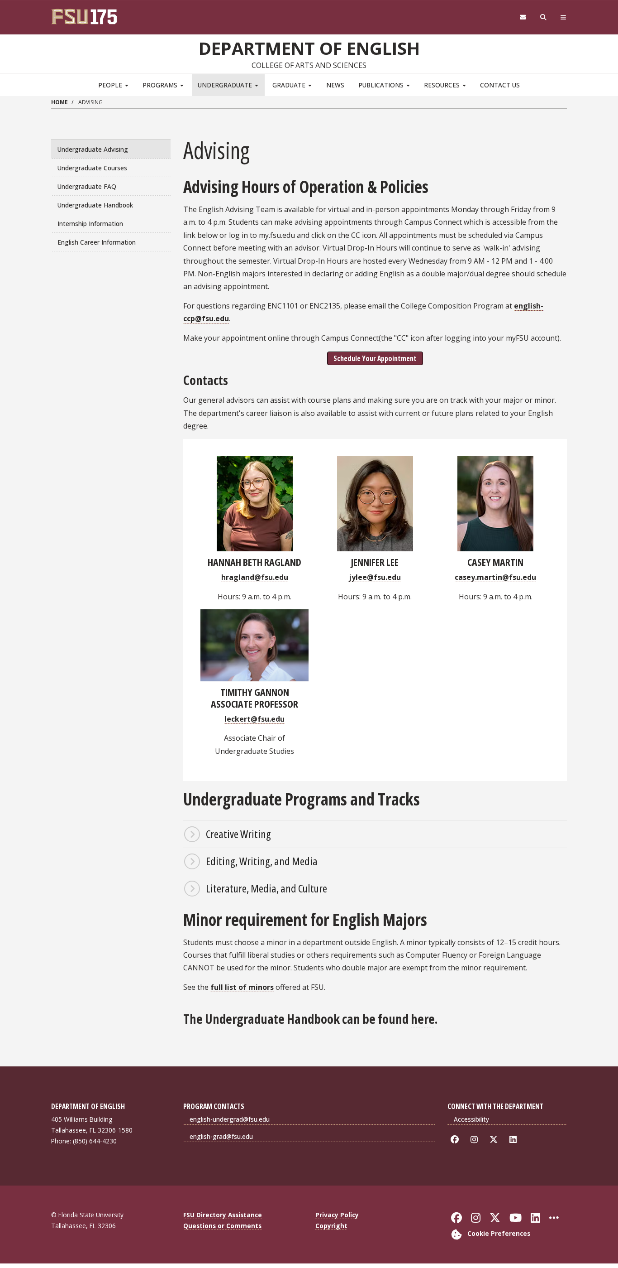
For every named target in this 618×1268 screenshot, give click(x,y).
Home (59, 102)
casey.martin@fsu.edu (495, 577)
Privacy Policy (337, 1214)
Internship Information (90, 223)
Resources (442, 85)
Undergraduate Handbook (95, 205)
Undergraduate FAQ (86, 186)
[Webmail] (522, 17)
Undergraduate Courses (92, 168)
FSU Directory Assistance (222, 1214)
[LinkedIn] (514, 1139)
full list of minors (242, 987)
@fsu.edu (268, 719)
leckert (237, 719)
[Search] (543, 17)
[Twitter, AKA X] (495, 1139)
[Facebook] (456, 1139)
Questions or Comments (222, 1225)
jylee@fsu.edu (375, 577)
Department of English (309, 48)
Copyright (331, 1225)
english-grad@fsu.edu (221, 1136)
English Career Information (96, 242)
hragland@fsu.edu (254, 577)
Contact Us (500, 85)
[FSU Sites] (563, 17)
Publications (381, 85)
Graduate (289, 85)
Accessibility (471, 1119)
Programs (161, 85)
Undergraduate (226, 85)
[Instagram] (476, 1139)
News (335, 85)
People (111, 85)
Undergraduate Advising (92, 149)
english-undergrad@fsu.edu (230, 1119)
